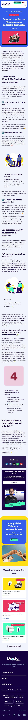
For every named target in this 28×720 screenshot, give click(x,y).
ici (11, 306)
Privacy (25, 710)
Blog (7, 11)
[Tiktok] (9, 715)
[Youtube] (24, 715)
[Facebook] (19, 715)
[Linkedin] (14, 715)
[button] (25, 5)
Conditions (21, 710)
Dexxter (9, 403)
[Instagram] (4, 715)
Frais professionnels (16, 11)
